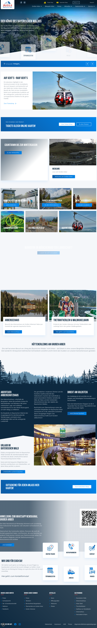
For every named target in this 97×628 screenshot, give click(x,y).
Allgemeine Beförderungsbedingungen (85, 624)
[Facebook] (15, 624)
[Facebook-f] (21, 2)
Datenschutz (48, 624)
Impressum (57, 624)
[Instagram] (24, 2)
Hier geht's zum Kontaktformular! (15, 576)
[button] (76, 2)
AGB (64, 624)
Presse (70, 624)
